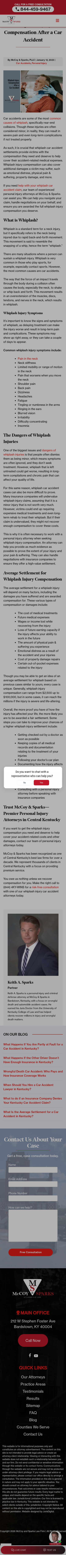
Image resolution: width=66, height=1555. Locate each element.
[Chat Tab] (33, 777)
